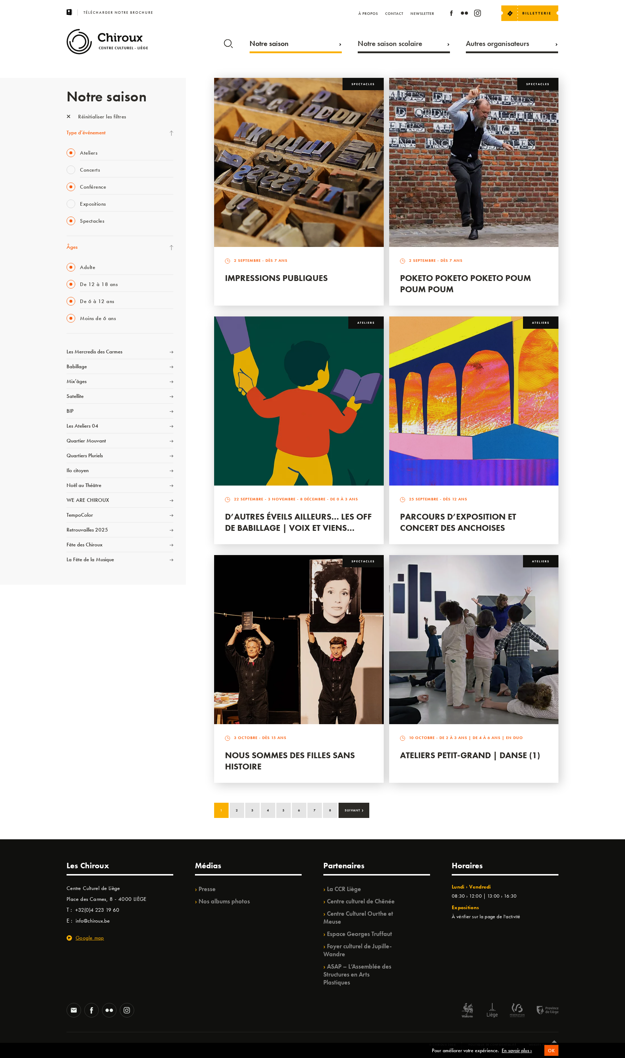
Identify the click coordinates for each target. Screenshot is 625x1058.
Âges (72, 247)
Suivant (354, 809)
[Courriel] (74, 1011)
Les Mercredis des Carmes (94, 351)
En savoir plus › (517, 1050)
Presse (207, 889)
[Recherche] (228, 42)
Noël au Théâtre (84, 485)
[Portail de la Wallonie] (467, 1011)
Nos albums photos (224, 901)
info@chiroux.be (93, 920)
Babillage (77, 366)
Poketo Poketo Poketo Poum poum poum (465, 283)
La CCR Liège (344, 889)
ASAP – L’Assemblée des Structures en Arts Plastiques (357, 974)
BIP (70, 411)
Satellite (75, 396)
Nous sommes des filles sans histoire (290, 761)
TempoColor (80, 514)
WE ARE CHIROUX (88, 500)
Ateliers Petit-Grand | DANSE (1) (470, 755)
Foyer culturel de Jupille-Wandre (357, 950)
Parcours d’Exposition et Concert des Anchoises (458, 522)
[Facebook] (451, 14)
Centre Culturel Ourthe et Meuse (358, 917)
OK (551, 1050)
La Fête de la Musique (90, 559)
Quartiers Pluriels (85, 455)
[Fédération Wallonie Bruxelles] (517, 1011)
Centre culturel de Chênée (361, 901)
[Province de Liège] (542, 1011)
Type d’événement (86, 132)
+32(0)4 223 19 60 (97, 910)
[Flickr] (464, 14)
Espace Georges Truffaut (359, 934)
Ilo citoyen (78, 470)
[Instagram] (477, 14)
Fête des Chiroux (84, 544)
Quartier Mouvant (86, 440)
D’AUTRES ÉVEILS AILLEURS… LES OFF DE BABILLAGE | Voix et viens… (298, 522)
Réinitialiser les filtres (101, 116)
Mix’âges (76, 381)
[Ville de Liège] (492, 1011)
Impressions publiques (276, 278)
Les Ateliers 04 (82, 425)
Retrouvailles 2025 (87, 529)
